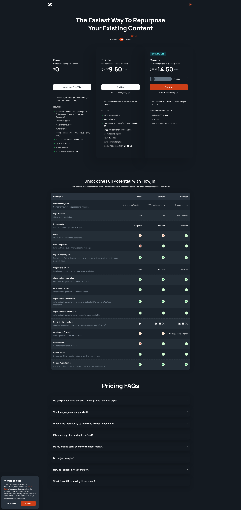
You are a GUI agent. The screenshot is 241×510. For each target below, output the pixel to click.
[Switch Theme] (190, 4)
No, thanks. (12, 503)
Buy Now (120, 87)
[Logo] (50, 4)
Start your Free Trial (72, 87)
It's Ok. (28, 503)
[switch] (122, 39)
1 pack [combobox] (177, 79)
